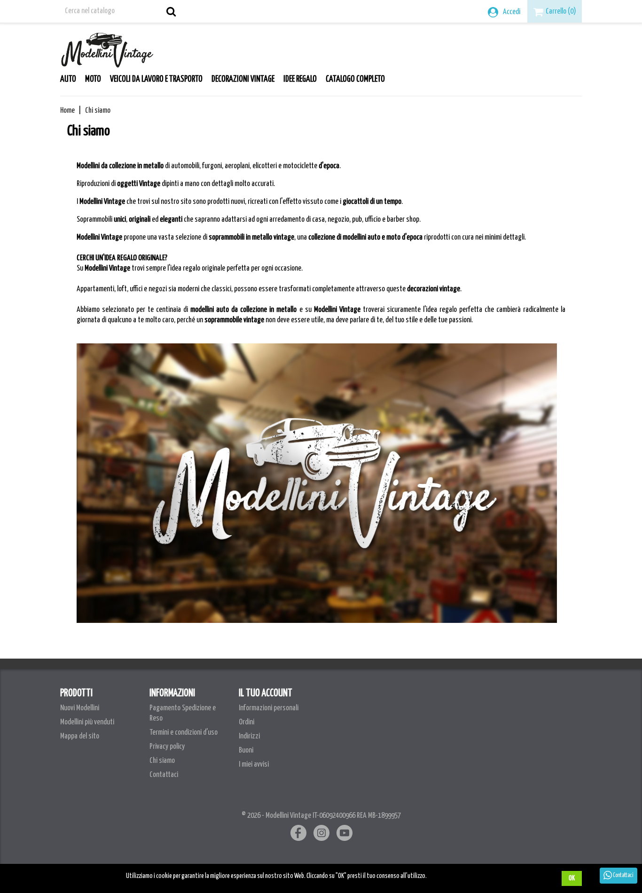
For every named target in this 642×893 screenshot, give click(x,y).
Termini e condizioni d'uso (183, 733)
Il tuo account (265, 693)
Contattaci (163, 775)
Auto (68, 79)
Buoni (246, 750)
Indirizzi (249, 736)
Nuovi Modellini (79, 708)
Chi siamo (162, 761)
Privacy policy (167, 747)
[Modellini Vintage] (107, 48)
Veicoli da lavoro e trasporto (156, 79)
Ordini (246, 722)
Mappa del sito (79, 736)
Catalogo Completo (355, 79)
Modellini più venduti (87, 722)
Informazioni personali (268, 708)
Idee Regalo (300, 79)
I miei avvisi (254, 765)
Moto (93, 79)
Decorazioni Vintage (242, 79)
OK (572, 878)
